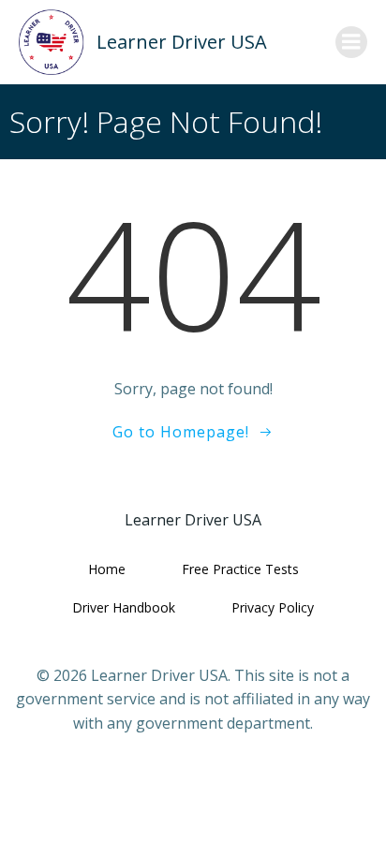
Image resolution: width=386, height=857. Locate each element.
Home (107, 569)
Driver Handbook (123, 607)
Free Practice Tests (240, 569)
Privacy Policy (272, 607)
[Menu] (351, 42)
